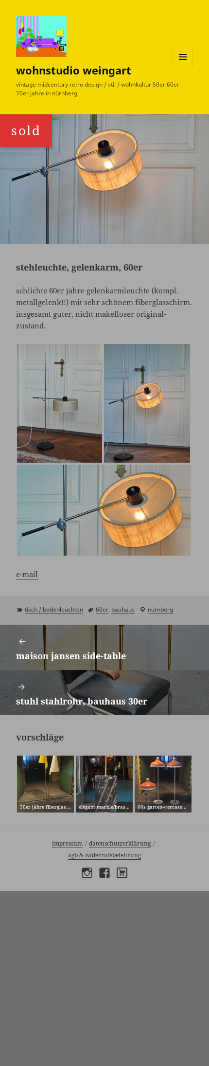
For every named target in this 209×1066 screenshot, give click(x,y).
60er (102, 609)
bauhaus (123, 609)
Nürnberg (160, 609)
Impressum (67, 843)
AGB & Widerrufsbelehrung (104, 855)
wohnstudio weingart (73, 70)
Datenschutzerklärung (120, 843)
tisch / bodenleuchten (54, 609)
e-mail (27, 574)
